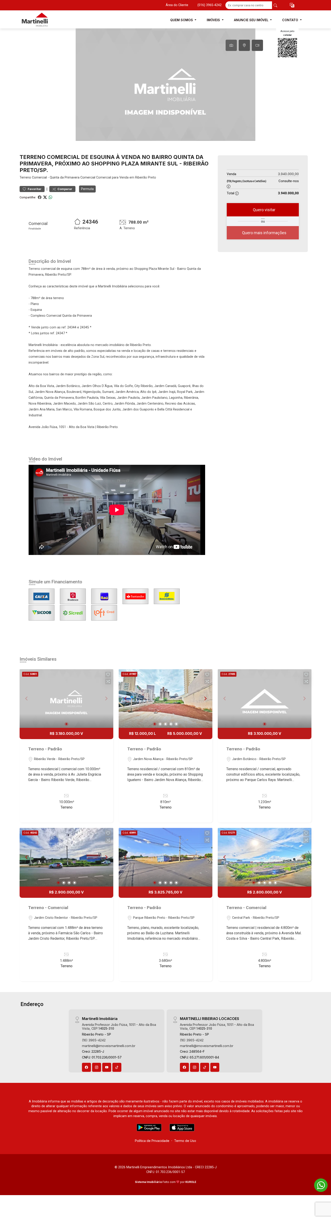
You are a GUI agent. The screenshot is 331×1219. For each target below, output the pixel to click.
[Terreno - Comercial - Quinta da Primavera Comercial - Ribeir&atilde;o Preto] (42, 20)
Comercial (39, 177)
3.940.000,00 (288, 174)
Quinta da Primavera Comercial (72, 177)
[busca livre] (275, 5)
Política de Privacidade (152, 1141)
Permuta (87, 189)
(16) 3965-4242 (94, 1040)
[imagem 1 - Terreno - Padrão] (66, 698)
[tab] (231, 45)
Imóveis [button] (214, 20)
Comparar (64, 189)
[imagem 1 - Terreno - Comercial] (66, 857)
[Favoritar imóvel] (108, 675)
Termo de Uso (185, 1141)
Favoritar (34, 189)
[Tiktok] (116, 1067)
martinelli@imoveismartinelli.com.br (108, 1046)
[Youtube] (106, 1067)
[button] (292, 5)
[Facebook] (86, 1067)
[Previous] (126, 698)
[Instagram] (96, 1067)
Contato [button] (290, 20)
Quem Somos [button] (182, 20)
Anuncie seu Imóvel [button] (251, 20)
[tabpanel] (165, 84)
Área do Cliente (177, 5)
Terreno (25, 177)
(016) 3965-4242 (209, 5)
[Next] (205, 698)
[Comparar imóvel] (108, 681)
